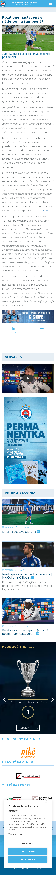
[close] (46, 800)
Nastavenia (27, 843)
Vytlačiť (42, 332)
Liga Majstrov (23, 527)
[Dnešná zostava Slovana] (28, 512)
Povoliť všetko (28, 859)
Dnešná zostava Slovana (19, 531)
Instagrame (41, 210)
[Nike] (28, 752)
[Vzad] (3, 699)
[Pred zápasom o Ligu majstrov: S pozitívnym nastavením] (28, 611)
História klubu (28, 728)
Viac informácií (15, 834)
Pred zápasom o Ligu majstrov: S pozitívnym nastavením (25, 632)
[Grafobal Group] (42, 799)
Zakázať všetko (27, 851)
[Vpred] (52, 699)
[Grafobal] (28, 776)
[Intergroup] (14, 799)
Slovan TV (21, 570)
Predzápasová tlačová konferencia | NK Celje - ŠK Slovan (27, 576)
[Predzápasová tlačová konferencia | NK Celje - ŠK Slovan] (28, 554)
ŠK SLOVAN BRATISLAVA (24, 3)
